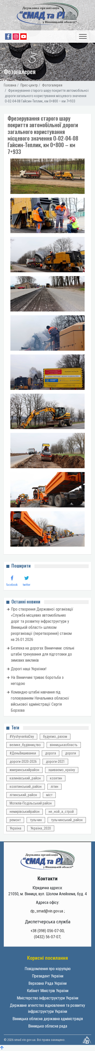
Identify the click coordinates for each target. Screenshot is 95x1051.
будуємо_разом (55, 736)
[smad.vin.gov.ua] (47, 859)
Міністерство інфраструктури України (47, 998)
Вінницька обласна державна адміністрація (47, 1018)
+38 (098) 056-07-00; (47, 930)
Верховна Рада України (47, 983)
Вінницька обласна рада (47, 1026)
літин (54, 787)
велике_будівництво (25, 745)
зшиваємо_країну (61, 770)
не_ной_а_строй (61, 812)
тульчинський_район (67, 820)
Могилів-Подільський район (31, 803)
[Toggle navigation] (83, 36)
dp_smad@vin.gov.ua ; (47, 911)
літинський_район (23, 795)
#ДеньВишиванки (23, 753)
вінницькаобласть (64, 745)
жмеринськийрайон (24, 770)
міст (49, 795)
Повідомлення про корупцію (48, 968)
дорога (50, 753)
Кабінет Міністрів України (47, 990)
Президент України (47, 976)
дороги (70, 753)
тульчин (36, 820)
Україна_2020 (40, 828)
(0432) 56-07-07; (47, 936)
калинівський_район (25, 778)
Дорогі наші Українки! (28, 668)
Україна (15, 828)
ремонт (15, 820)
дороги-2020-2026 (23, 761)
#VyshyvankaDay (22, 736)
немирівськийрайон (25, 812)
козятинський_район (26, 787)
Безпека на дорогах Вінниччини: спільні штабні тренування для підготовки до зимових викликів (42, 654)
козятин (56, 778)
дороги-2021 (55, 761)
